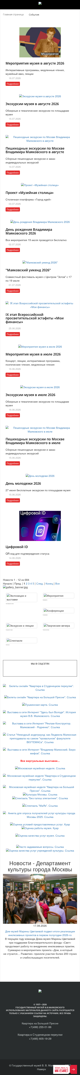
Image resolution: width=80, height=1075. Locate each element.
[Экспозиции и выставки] (21, 597)
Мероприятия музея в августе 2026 (35, 63)
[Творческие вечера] (58, 625)
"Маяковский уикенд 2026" (28, 270)
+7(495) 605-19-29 (40, 1038)
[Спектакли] (21, 640)
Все (57, 583)
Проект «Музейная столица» (30, 192)
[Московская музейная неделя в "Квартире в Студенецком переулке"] (40, 777)
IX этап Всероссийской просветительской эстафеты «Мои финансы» (35, 318)
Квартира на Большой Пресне (40, 1023)
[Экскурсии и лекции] (21, 625)
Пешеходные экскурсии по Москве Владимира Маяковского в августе (35, 150)
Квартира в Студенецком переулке (40, 1034)
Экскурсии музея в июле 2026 (30, 394)
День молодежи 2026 (23, 483)
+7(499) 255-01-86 (40, 1027)
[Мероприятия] (58, 595)
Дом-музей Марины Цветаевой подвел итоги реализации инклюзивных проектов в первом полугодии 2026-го (40, 933)
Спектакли (7, 644)
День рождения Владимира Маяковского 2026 (29, 231)
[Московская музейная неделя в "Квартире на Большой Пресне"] (40, 788)
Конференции (45, 614)
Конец (49, 583)
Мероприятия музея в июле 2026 (33, 354)
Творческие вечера (46, 629)
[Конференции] (58, 610)
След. (39, 583)
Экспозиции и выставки (10, 603)
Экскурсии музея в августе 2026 (32, 104)
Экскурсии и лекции (9, 629)
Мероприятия (45, 599)
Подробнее (13, 83)
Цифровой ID (17, 547)
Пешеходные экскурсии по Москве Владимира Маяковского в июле (35, 441)
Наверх (41, 1069)
